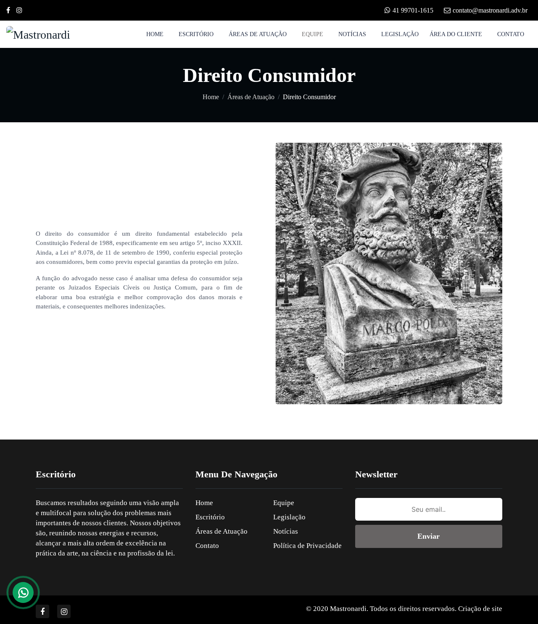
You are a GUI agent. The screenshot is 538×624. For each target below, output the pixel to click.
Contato (510, 34)
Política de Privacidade (307, 546)
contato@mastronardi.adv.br (490, 10)
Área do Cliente (456, 34)
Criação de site (480, 609)
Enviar (428, 536)
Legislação (400, 34)
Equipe (312, 34)
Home (155, 34)
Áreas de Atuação (258, 34)
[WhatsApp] (23, 592)
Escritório (196, 34)
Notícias (352, 34)
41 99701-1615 (413, 10)
